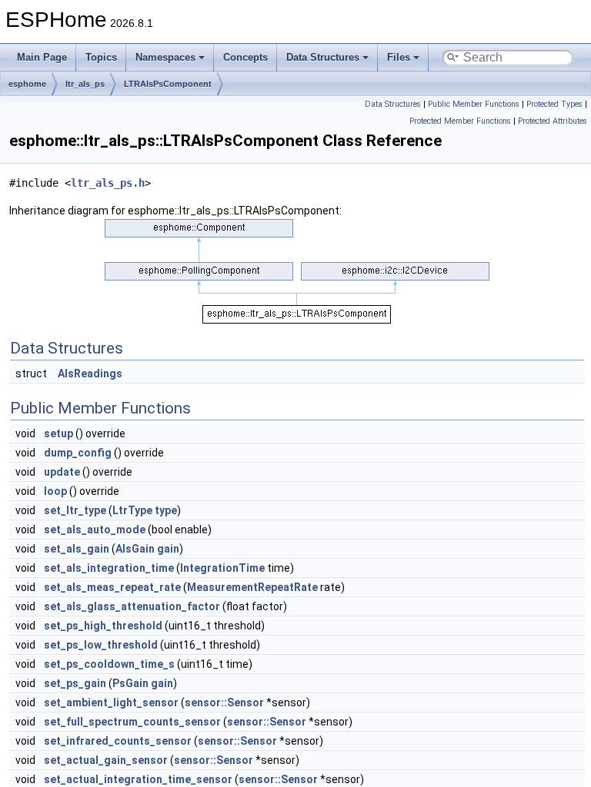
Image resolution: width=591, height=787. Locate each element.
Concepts (245, 57)
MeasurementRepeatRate (252, 587)
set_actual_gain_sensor (106, 760)
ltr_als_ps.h (108, 183)
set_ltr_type (75, 510)
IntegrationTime (222, 568)
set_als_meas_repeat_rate (112, 587)
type (166, 510)
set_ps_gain (75, 683)
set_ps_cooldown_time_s (109, 664)
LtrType (132, 510)
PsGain (130, 683)
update (62, 472)
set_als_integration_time (109, 568)
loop (55, 491)
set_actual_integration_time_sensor (138, 779)
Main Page (42, 57)
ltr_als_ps (85, 83)
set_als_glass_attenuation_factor (132, 606)
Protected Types (554, 104)
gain (168, 549)
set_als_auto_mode (94, 529)
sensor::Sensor (224, 702)
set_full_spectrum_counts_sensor (132, 722)
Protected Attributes (552, 121)
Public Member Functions (473, 104)
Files (398, 57)
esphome (27, 83)
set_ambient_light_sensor (111, 702)
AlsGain (135, 549)
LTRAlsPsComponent (168, 83)
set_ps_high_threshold (103, 625)
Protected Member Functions (460, 121)
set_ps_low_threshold (101, 645)
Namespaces (165, 57)
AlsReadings (90, 373)
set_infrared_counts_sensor (118, 741)
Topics (101, 57)
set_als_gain (76, 549)
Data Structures (322, 57)
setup (58, 433)
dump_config (78, 453)
